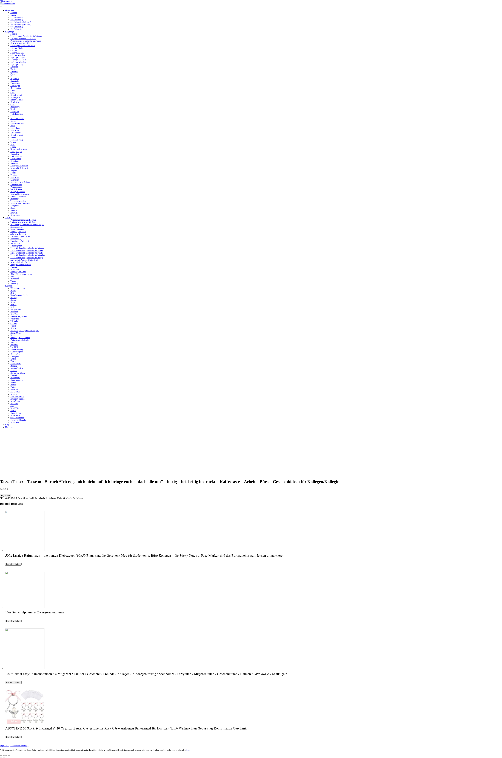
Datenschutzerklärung (19, 745)
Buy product (5, 496)
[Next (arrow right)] (4, 757)
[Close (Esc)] (1, 755)
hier (187, 750)
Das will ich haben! (13, 564)
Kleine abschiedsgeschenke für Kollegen (39, 498)
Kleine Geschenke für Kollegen (70, 498)
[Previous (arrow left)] (1, 757)
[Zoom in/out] (9, 755)
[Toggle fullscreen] (6, 755)
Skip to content (6, 1)
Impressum (4, 745)
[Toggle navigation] (1, 6)
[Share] (4, 755)
